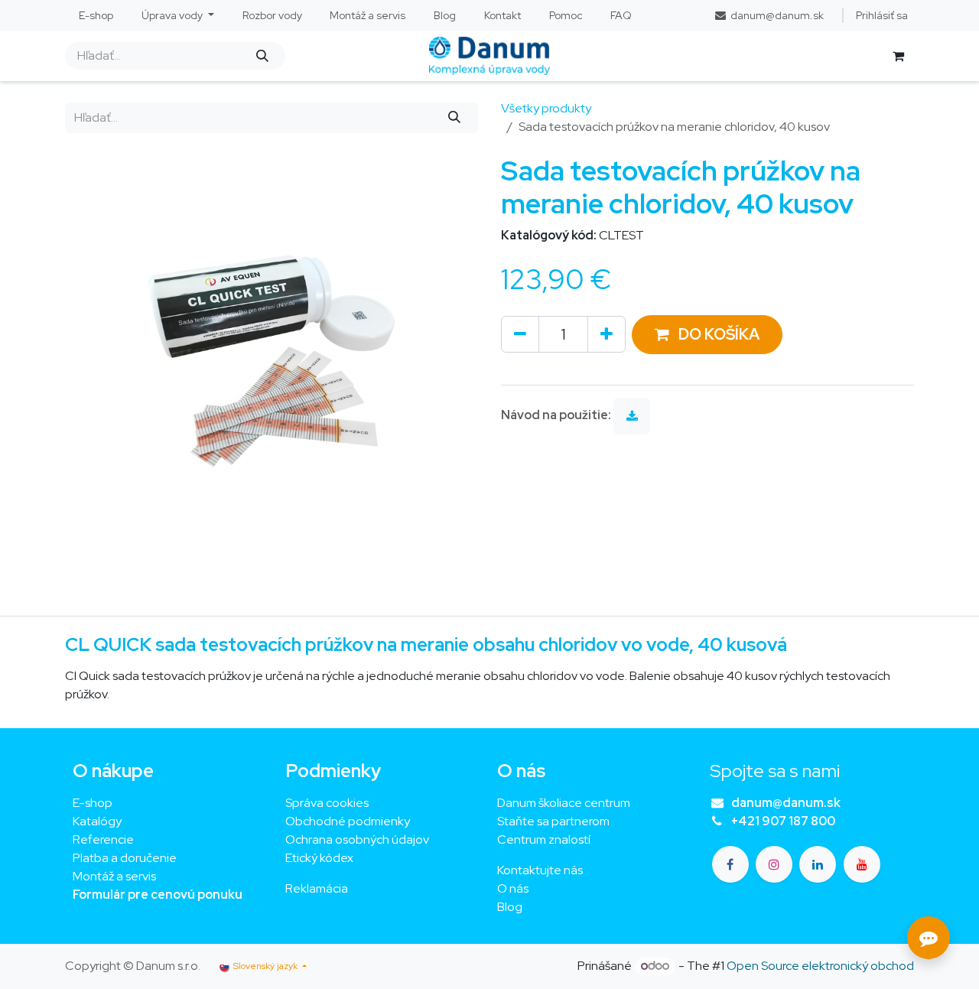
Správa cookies (327, 803)
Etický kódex (320, 858)
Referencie (103, 839)
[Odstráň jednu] (520, 334)
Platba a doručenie (125, 858)
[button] (707, 334)
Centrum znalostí (543, 839)
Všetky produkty (546, 108)
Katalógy (97, 821)
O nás (513, 888)
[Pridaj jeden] (606, 334)
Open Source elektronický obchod (820, 966)
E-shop (92, 803)
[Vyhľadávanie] (262, 56)
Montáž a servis (114, 876)
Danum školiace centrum (563, 803)
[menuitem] (96, 16)
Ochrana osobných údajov (357, 839)
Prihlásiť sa (882, 15)
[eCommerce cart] (898, 56)
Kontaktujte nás (540, 870)
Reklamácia (316, 888)
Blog (509, 907)
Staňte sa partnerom (553, 821)
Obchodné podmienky (347, 821)
